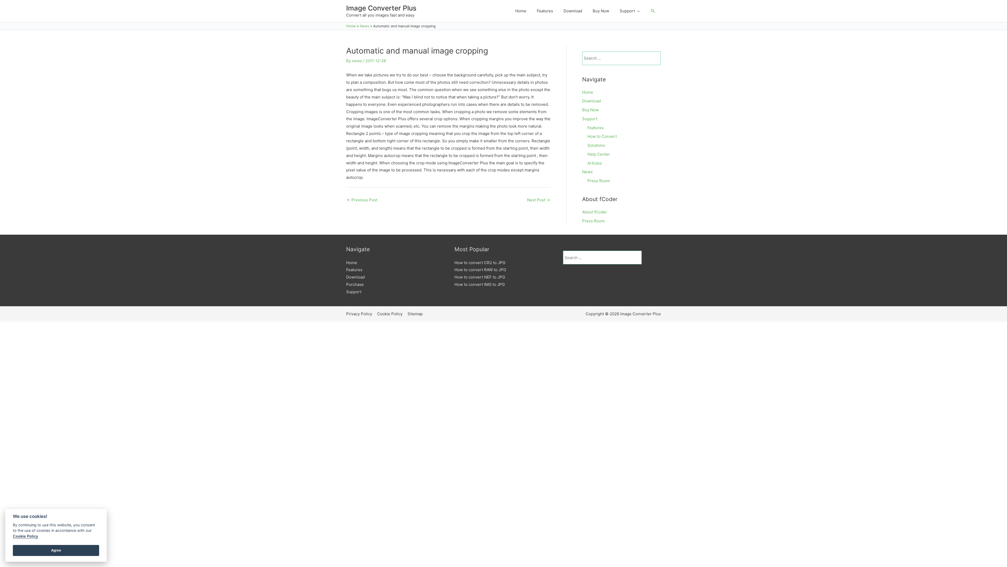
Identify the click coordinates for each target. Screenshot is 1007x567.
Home (587, 92)
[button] (653, 11)
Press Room (598, 180)
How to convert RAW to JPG (480, 269)
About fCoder (594, 211)
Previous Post (362, 199)
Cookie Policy (390, 313)
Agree (56, 550)
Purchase (355, 284)
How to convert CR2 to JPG (479, 262)
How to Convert (602, 136)
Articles (594, 163)
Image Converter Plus (381, 8)
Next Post (538, 199)
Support (589, 118)
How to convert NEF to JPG (479, 277)
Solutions (596, 145)
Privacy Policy (359, 313)
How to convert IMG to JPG (479, 284)
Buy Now (590, 109)
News (587, 171)
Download (591, 100)
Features (595, 127)
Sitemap (415, 313)
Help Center (598, 154)
